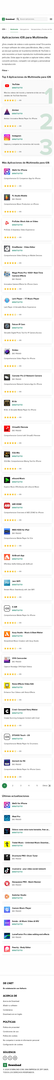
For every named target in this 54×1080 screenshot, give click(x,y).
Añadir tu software (10, 1006)
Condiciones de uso (11, 1032)
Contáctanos (8, 1010)
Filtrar (4, 70)
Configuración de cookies (13, 1044)
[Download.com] (8, 19)
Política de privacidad (11, 1027)
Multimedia (14, 29)
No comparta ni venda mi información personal (21, 1040)
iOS (3, 29)
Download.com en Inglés (12, 1014)
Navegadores (24, 29)
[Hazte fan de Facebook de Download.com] (5, 1058)
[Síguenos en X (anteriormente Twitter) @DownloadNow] (10, 1058)
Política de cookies (10, 1036)
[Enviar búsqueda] (18, 19)
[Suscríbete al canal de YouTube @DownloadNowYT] (15, 1058)
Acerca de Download (11, 1001)
